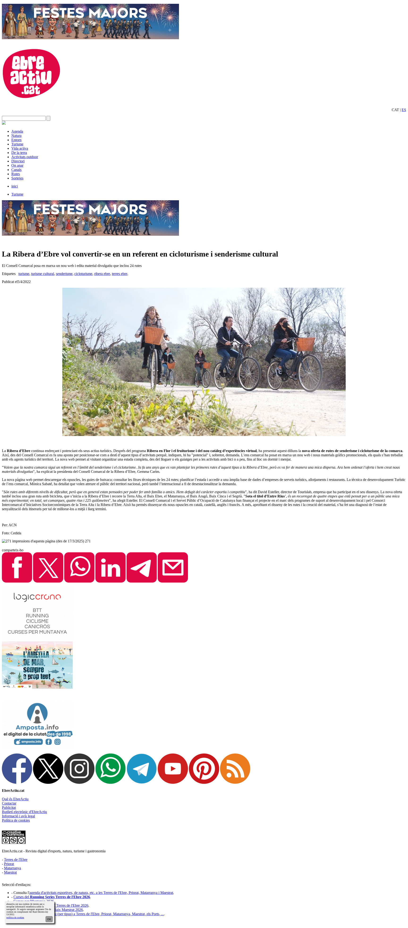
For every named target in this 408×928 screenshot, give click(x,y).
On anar (17, 165)
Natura (16, 136)
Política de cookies (16, 820)
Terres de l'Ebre (15, 860)
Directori (18, 161)
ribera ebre (102, 274)
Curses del (51, 897)
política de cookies (15, 917)
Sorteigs (17, 178)
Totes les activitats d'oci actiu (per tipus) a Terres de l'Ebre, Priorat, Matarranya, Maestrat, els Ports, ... (88, 914)
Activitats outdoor (24, 157)
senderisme (64, 274)
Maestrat (10, 872)
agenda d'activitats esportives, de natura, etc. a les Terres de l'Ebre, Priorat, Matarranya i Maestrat (101, 893)
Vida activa (19, 148)
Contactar (9, 803)
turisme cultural (42, 274)
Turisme (17, 144)
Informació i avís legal (18, 816)
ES (404, 110)
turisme (23, 274)
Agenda (17, 131)
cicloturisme (83, 274)
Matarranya (12, 868)
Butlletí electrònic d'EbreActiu (24, 812)
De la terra (19, 153)
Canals (16, 170)
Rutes (15, 174)
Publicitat (9, 808)
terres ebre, (120, 274)
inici (14, 186)
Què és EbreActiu (15, 799)
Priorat (9, 864)
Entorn (16, 140)
